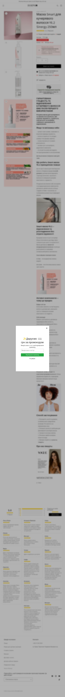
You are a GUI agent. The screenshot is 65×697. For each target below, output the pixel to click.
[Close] (47, 328)
